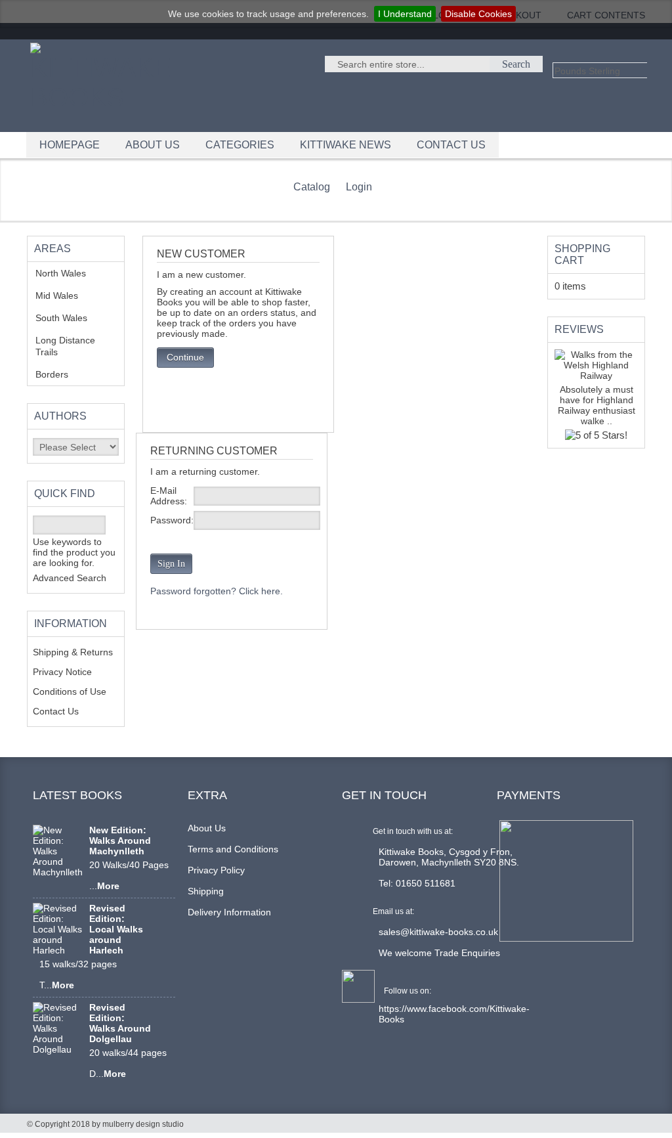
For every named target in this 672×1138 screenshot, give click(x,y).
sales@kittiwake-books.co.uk (438, 932)
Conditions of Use (69, 691)
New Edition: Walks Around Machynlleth (120, 840)
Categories (239, 144)
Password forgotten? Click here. (216, 591)
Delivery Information (229, 912)
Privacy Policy (216, 870)
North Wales (70, 273)
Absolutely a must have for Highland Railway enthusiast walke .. (596, 405)
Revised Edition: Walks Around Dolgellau (120, 1023)
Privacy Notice (62, 672)
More (108, 886)
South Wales (70, 318)
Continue (185, 357)
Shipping (206, 891)
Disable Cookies (478, 14)
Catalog (311, 186)
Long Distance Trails (65, 346)
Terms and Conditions (233, 849)
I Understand (405, 14)
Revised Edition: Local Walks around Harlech (116, 929)
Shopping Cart (582, 254)
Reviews (579, 329)
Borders (59, 374)
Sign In (171, 564)
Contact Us (56, 711)
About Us (207, 828)
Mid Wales (66, 295)
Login (359, 186)
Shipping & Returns (73, 652)
